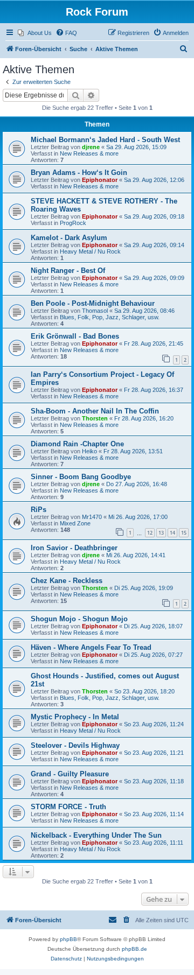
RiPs (38, 510)
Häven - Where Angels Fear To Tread (91, 647)
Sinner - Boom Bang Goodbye (81, 477)
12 (150, 532)
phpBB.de (134, 949)
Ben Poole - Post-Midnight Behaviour (93, 303)
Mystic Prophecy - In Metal (75, 717)
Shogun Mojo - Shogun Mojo (79, 619)
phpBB (68, 939)
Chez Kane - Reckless (66, 581)
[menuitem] (35, 32)
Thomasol (95, 310)
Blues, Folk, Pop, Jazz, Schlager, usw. (110, 317)
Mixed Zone (75, 523)
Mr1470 (92, 517)
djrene (91, 147)
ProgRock (73, 223)
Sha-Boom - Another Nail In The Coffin (95, 411)
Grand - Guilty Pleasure (70, 774)
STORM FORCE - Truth (68, 807)
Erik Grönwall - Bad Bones (75, 336)
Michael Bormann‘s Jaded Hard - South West (105, 140)
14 (172, 532)
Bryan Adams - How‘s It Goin (79, 173)
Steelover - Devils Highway (75, 745)
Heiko (89, 451)
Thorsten (95, 418)
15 (183, 532)
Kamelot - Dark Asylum (69, 238)
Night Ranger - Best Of (68, 270)
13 (161, 532)
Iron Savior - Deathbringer (74, 548)
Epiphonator (99, 180)
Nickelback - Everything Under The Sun (96, 835)
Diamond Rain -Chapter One (77, 444)
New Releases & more (89, 153)
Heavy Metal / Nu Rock (90, 251)
